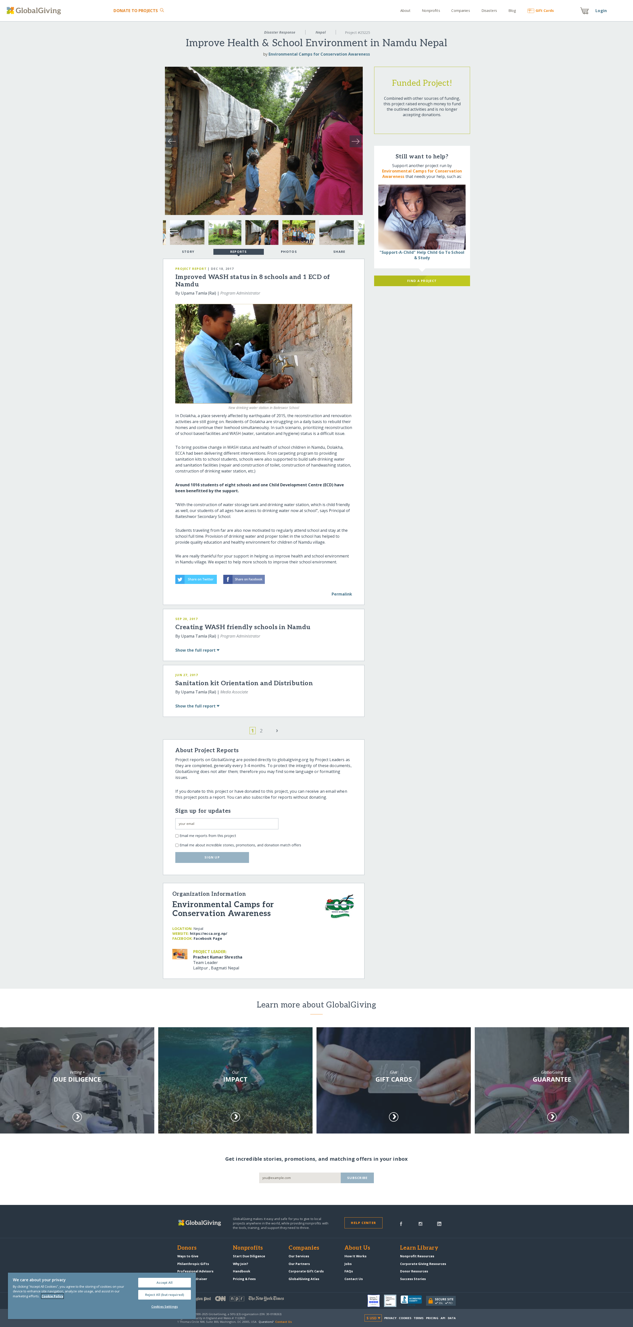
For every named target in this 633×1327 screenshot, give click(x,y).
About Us (357, 1248)
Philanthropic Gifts (193, 1264)
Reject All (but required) (164, 1294)
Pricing (432, 1318)
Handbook (241, 1271)
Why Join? (240, 1264)
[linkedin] (439, 1223)
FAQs (348, 1271)
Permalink (342, 594)
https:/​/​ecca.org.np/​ (208, 933)
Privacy (390, 1318)
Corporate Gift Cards (306, 1271)
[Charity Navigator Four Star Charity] (375, 1301)
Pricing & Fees (244, 1279)
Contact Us (353, 1279)
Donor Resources (414, 1271)
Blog (512, 10)
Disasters (489, 10)
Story (188, 251)
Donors (187, 1248)
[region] (102, 1296)
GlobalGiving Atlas (304, 1279)
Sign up (212, 857)
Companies (460, 10)
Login (601, 10)
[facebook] (401, 1223)
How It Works (355, 1256)
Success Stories (413, 1279)
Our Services (299, 1256)
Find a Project (422, 280)
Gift (545, 10)
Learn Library (419, 1248)
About (405, 10)
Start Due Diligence (249, 1256)
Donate (135, 10)
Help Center (363, 1222)
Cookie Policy (52, 1296)
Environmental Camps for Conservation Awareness (319, 54)
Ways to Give (187, 1256)
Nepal (321, 32)
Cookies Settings (164, 1306)
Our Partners (299, 1264)
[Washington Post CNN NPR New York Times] (246, 1299)
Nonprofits (431, 10)
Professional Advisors (195, 1271)
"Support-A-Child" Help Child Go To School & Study (422, 255)
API (443, 1318)
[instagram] (420, 1223)
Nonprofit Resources (417, 1256)
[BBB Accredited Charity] (413, 1300)
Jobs (348, 1264)
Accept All (165, 1282)
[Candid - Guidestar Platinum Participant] (392, 1301)
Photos (289, 251)
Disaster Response (279, 32)
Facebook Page (208, 938)
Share (339, 251)
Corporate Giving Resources (423, 1264)
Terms (419, 1318)
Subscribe (357, 1178)
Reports (238, 251)
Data (452, 1318)
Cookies (405, 1318)
